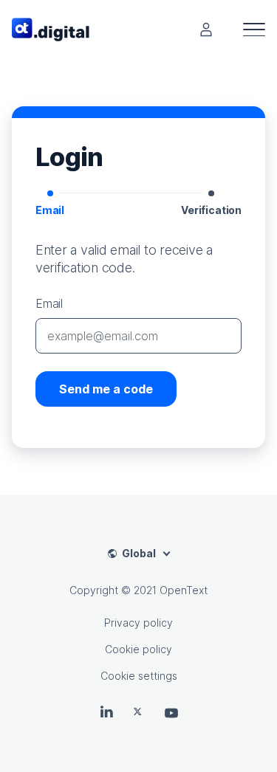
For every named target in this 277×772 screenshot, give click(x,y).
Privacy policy (138, 622)
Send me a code (106, 389)
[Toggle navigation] (254, 29)
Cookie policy (138, 649)
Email (49, 303)
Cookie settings (138, 675)
